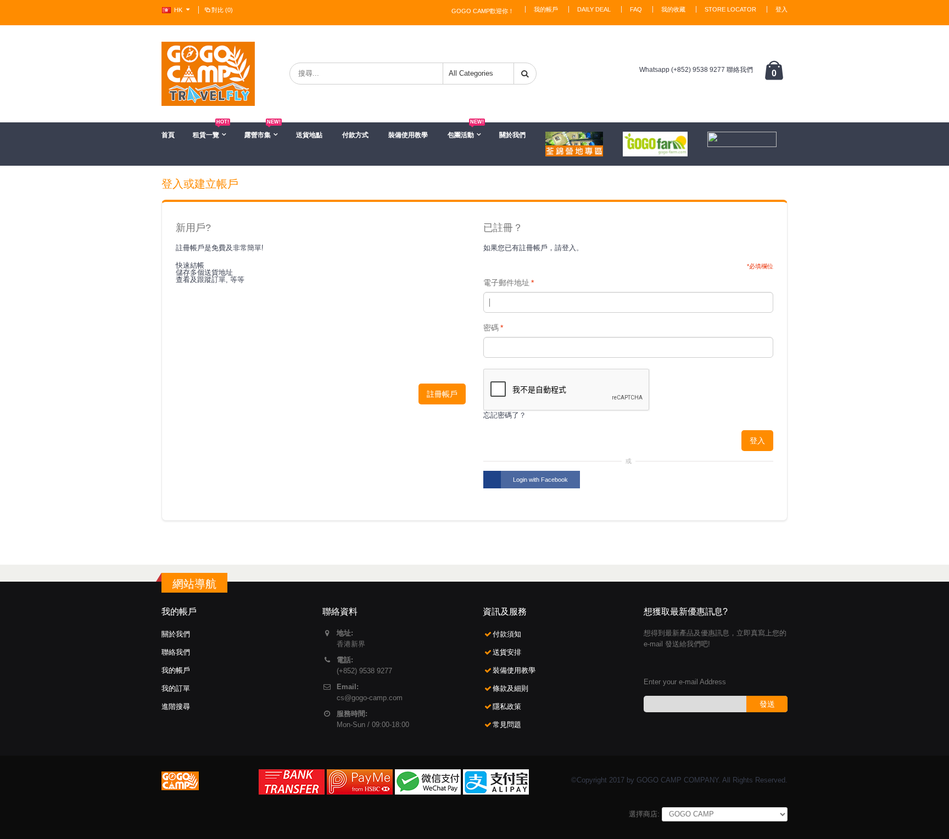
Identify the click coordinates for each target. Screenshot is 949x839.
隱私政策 (507, 706)
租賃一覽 (211, 130)
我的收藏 (673, 9)
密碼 (491, 327)
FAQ (636, 9)
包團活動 (466, 130)
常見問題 (507, 724)
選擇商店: (644, 814)
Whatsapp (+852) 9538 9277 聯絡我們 (696, 70)
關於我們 (512, 135)
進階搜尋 (175, 706)
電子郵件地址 (506, 282)
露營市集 (262, 130)
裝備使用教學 (408, 135)
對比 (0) (222, 10)
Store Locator (730, 9)
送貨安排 (507, 652)
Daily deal (594, 9)
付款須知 (507, 634)
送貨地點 (309, 135)
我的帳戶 (546, 9)
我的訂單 (175, 688)
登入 (781, 9)
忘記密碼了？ (504, 415)
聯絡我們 (175, 652)
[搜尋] (525, 73)
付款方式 (355, 135)
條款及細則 (510, 688)
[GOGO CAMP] (208, 74)
